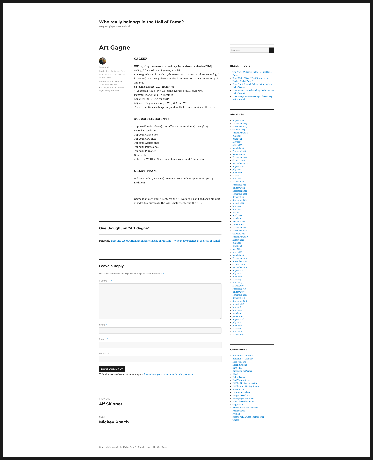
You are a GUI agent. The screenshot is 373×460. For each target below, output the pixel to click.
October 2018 (239, 298)
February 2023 (239, 151)
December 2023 (240, 123)
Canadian (118, 81)
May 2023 (237, 142)
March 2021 (238, 218)
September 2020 (240, 237)
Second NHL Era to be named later (248, 417)
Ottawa (120, 87)
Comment (105, 281)
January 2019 (239, 292)
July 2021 (237, 206)
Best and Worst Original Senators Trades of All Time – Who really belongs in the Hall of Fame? (165, 240)
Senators (115, 90)
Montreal (111, 87)
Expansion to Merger (242, 371)
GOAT (235, 374)
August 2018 (238, 304)
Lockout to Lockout (241, 392)
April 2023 (237, 145)
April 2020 (237, 252)
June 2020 (237, 246)
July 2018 (237, 307)
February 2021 (239, 221)
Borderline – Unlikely (243, 359)
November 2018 (240, 295)
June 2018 (237, 310)
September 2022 (240, 163)
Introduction (238, 389)
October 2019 (239, 264)
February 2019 (239, 289)
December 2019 (240, 258)
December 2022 (240, 157)
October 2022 (239, 160)
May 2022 (237, 175)
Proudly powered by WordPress (152, 447)
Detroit (113, 84)
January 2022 (239, 188)
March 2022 (238, 182)
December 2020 (240, 227)
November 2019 (240, 261)
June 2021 (237, 209)
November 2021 (240, 194)
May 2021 (237, 212)
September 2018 (240, 301)
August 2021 (238, 203)
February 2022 (239, 185)
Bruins (110, 81)
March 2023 (238, 148)
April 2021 (237, 215)
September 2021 (240, 200)
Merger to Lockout (241, 395)
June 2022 (237, 172)
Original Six (238, 404)
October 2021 (239, 197)
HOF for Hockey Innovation (245, 383)
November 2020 (240, 230)
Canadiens (104, 84)
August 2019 (238, 270)
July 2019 (237, 273)
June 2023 (237, 139)
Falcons (102, 87)
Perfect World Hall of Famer (245, 408)
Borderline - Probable (109, 71)
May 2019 (237, 279)
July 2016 (237, 322)
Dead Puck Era (239, 362)
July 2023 (237, 136)
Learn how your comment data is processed (169, 374)
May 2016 (237, 328)
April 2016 (237, 331)
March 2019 (238, 286)
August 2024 (238, 120)
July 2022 (237, 169)
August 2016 (238, 319)
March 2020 (238, 255)
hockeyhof (104, 67)
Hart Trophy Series (241, 380)
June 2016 (237, 325)
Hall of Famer (239, 377)
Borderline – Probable (243, 356)
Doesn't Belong (240, 365)
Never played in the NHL (244, 398)
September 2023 (240, 133)
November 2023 (240, 126)
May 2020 (237, 249)
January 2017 (238, 316)
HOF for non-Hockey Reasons (247, 386)
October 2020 (239, 234)
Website (104, 353)
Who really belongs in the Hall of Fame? (141, 21)
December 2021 (240, 191)
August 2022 (238, 166)
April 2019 (237, 283)
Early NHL (237, 368)
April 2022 (237, 178)
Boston (102, 81)
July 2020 (237, 243)
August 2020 (238, 240)
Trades (236, 420)
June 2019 (237, 276)
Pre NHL (236, 414)
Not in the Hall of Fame (243, 401)
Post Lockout (239, 411)
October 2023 (239, 130)
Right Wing (104, 90)
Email (103, 339)
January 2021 (238, 224)
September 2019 (240, 267)
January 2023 (239, 154)
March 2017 (238, 313)
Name (103, 325)
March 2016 (238, 335)
